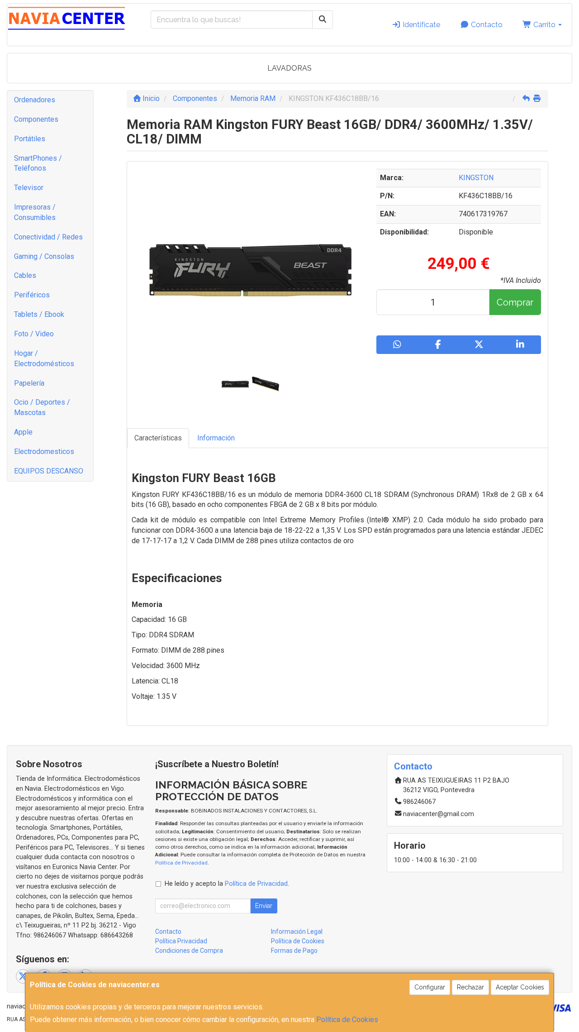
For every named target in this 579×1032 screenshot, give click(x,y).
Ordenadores (34, 100)
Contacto (486, 24)
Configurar (429, 987)
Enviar (263, 905)
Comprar (515, 302)
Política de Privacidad (181, 863)
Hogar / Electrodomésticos (44, 358)
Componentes (36, 119)
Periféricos (32, 295)
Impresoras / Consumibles (35, 212)
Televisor (28, 187)
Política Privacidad (181, 941)
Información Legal (297, 931)
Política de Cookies (347, 1019)
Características (158, 438)
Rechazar (470, 987)
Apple (23, 432)
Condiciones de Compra (189, 950)
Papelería (29, 383)
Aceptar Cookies (520, 987)
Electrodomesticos (44, 451)
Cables (25, 275)
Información (216, 438)
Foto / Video (34, 334)
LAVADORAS (289, 68)
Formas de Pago (294, 950)
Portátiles (29, 138)
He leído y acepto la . (227, 884)
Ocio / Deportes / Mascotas (42, 407)
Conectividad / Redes (48, 237)
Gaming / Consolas (44, 256)
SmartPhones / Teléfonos (38, 163)
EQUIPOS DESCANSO (48, 471)
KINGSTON (476, 177)
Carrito (544, 24)
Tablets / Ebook (39, 314)
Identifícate (420, 24)
